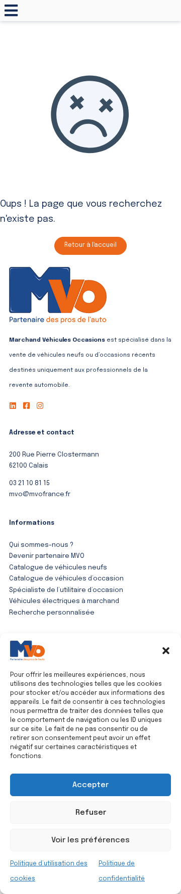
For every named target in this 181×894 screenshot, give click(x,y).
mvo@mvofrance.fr (39, 494)
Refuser (90, 813)
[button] (166, 651)
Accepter (90, 785)
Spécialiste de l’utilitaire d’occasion (66, 590)
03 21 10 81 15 (29, 483)
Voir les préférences (90, 840)
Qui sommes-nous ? (41, 545)
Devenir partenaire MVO (46, 556)
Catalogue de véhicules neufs (58, 567)
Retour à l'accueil (90, 245)
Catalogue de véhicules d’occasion (66, 578)
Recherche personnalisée (52, 613)
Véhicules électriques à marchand (64, 601)
